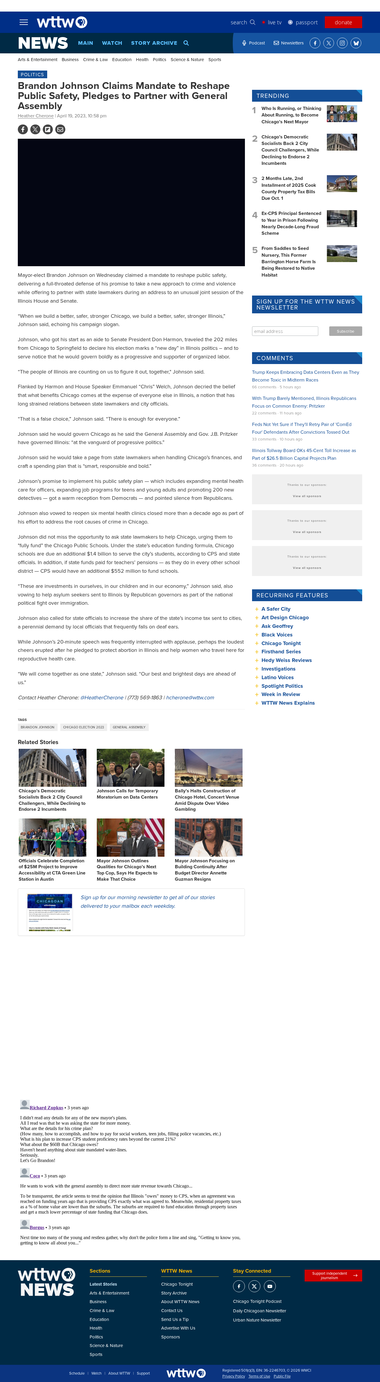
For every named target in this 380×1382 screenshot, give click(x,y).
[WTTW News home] (43, 43)
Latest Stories (103, 1284)
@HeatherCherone (101, 697)
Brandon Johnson (38, 727)
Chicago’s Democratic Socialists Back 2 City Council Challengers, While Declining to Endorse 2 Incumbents (52, 800)
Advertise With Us (178, 1328)
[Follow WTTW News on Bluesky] (356, 43)
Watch (112, 43)
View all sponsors (307, 496)
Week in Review (281, 694)
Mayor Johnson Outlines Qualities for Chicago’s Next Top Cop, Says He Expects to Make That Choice (127, 869)
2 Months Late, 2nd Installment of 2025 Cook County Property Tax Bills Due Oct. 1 (289, 188)
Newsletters (292, 43)
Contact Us (172, 1310)
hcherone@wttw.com (190, 697)
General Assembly (129, 727)
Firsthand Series (281, 651)
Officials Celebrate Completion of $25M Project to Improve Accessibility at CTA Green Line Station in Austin (52, 869)
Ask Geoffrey (277, 626)
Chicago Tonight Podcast (257, 1301)
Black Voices (277, 635)
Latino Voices (278, 677)
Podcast (257, 43)
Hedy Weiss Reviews (287, 660)
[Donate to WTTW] (186, 1373)
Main (85, 43)
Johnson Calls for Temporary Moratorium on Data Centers (127, 793)
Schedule (77, 1373)
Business (70, 59)
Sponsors (170, 1337)
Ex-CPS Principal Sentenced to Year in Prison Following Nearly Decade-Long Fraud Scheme (291, 223)
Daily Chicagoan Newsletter (259, 1311)
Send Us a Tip (175, 1319)
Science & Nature (187, 59)
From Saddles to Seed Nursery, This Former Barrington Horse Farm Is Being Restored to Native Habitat (289, 261)
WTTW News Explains (289, 703)
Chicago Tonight (281, 643)
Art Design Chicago (285, 617)
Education (122, 59)
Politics (159, 59)
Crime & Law (95, 59)
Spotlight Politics (282, 686)
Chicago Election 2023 (83, 727)
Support (143, 1373)
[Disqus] (131, 1017)
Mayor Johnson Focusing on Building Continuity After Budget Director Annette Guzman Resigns (205, 869)
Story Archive (154, 43)
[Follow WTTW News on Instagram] (342, 43)
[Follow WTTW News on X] (328, 43)
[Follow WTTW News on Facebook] (315, 43)
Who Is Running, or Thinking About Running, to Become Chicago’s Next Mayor (291, 115)
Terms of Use (259, 1376)
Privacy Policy (233, 1376)
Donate (343, 22)
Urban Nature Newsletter (257, 1320)
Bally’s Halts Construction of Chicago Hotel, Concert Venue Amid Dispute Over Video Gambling (207, 800)
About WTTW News (180, 1301)
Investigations (279, 669)
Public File (282, 1376)
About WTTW (119, 1373)
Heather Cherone (36, 115)
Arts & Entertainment (37, 59)
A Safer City (276, 609)
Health (142, 59)
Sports (214, 59)
